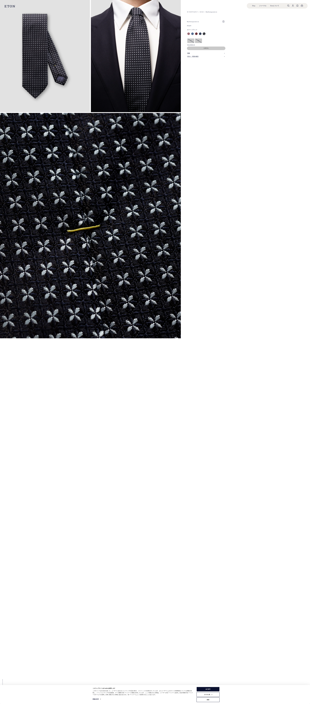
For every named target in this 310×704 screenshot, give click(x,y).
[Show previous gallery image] (2, 683)
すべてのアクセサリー (192, 12)
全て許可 (208, 689)
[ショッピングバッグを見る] (302, 6)
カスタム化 (207, 694)
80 (198, 40)
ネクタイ (202, 12)
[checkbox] (223, 22)
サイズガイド (191, 45)
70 (191, 40)
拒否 (208, 699)
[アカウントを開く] (293, 6)
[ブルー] (192, 33)
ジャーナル (262, 6)
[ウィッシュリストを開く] (297, 6)
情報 (188, 53)
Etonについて (274, 6)
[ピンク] (188, 33)
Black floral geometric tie (211, 12)
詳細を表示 (96, 699)
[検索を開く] (288, 6)
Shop (253, 6)
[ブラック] (204, 33)
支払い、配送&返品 (192, 56)
